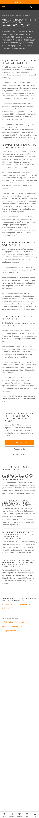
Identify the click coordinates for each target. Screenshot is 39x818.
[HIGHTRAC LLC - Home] (4, 7)
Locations (11, 15)
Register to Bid (19, 449)
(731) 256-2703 (21, 455)
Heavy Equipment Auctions (12, 626)
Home (4, 15)
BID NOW (19, 2)
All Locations (9, 622)
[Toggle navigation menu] (35, 7)
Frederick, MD (25, 604)
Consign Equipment (19, 442)
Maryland (19, 15)
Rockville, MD (7, 608)
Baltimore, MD (7, 604)
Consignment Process (10, 631)
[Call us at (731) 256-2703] (31, 7)
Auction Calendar (21, 622)
